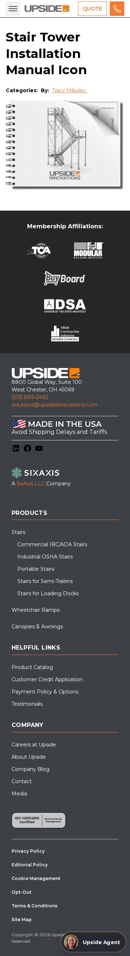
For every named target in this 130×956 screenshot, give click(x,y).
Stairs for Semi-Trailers (45, 581)
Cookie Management (36, 878)
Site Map (22, 919)
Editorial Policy (30, 864)
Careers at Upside (34, 744)
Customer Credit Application (47, 679)
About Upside (29, 757)
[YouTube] (39, 448)
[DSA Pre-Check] (65, 306)
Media (19, 793)
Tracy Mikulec (69, 90)
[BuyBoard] (64, 278)
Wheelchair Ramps (36, 610)
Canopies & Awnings (37, 626)
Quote (92, 8)
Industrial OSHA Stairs (45, 556)
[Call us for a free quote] (117, 8)
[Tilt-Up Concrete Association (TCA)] (39, 250)
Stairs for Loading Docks (48, 593)
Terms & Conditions (34, 905)
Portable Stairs (35, 569)
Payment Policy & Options (45, 691)
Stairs (18, 532)
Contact (22, 781)
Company (28, 725)
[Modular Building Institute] (88, 250)
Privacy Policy (28, 851)
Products (29, 513)
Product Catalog (32, 667)
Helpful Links (36, 647)
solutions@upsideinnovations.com (55, 404)
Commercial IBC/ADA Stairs (52, 544)
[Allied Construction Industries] (65, 334)
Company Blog (30, 769)
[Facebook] (27, 448)
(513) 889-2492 (30, 397)
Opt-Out (21, 892)
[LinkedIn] (16, 448)
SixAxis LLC (31, 483)
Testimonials (27, 704)
